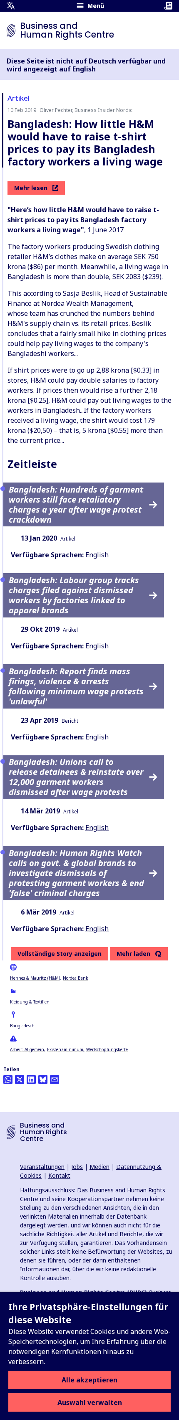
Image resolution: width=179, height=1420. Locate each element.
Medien (99, 1167)
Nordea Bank (75, 978)
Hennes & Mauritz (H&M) (35, 978)
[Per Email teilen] (54, 1079)
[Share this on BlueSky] (42, 1079)
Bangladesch (22, 1026)
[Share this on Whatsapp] (7, 1079)
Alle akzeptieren (89, 1379)
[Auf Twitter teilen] (19, 1079)
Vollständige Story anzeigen (59, 954)
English (97, 554)
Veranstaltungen (42, 1167)
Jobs (77, 1167)
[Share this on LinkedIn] (31, 1079)
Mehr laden (133, 954)
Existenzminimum (65, 1049)
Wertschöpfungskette (107, 1049)
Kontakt (59, 1175)
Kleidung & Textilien (30, 1002)
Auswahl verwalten (89, 1402)
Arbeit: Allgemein (27, 1049)
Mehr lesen (30, 188)
